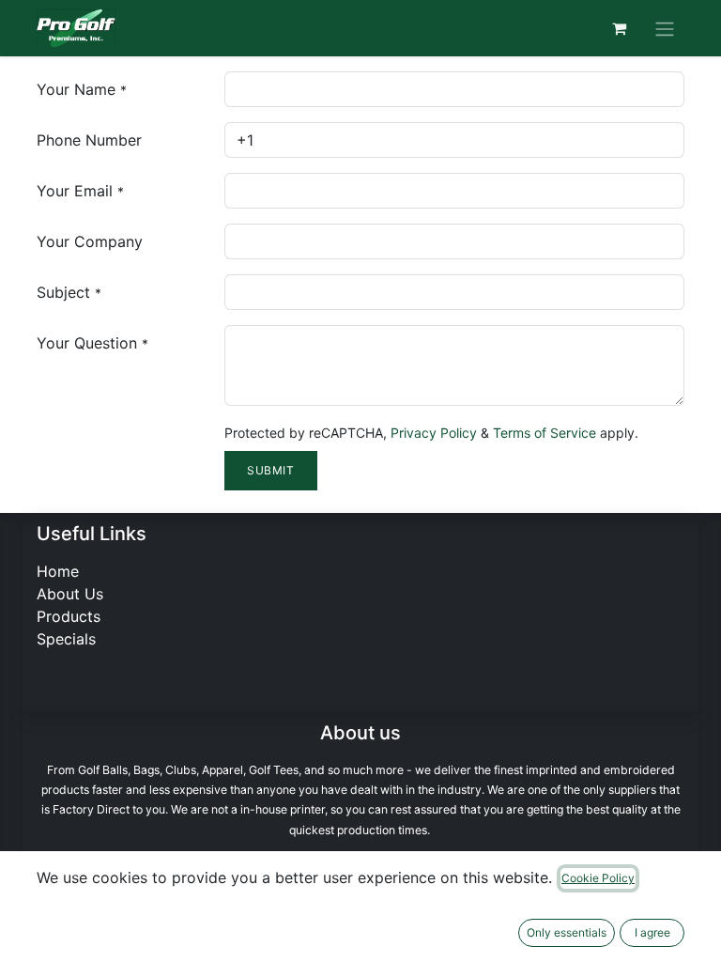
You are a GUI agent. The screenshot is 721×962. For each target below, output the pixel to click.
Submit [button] (271, 470)
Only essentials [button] (566, 932)
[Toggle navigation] (664, 28)
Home (58, 571)
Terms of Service (544, 433)
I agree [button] (652, 932)
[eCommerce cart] (618, 28)
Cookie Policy (598, 878)
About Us (70, 593)
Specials (66, 638)
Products (68, 616)
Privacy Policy (434, 433)
